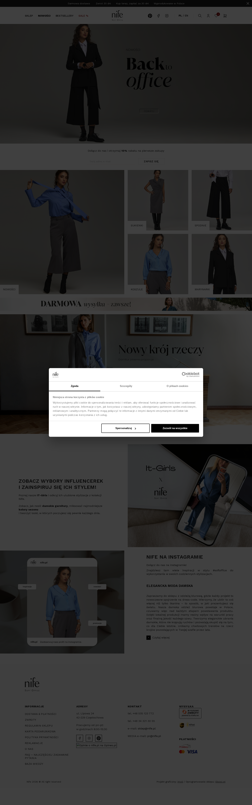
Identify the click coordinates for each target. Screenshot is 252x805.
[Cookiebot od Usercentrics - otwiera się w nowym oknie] (184, 374)
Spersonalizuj (123, 428)
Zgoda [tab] (75, 386)
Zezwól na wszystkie (175, 428)
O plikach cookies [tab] (177, 386)
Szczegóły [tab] (126, 386)
